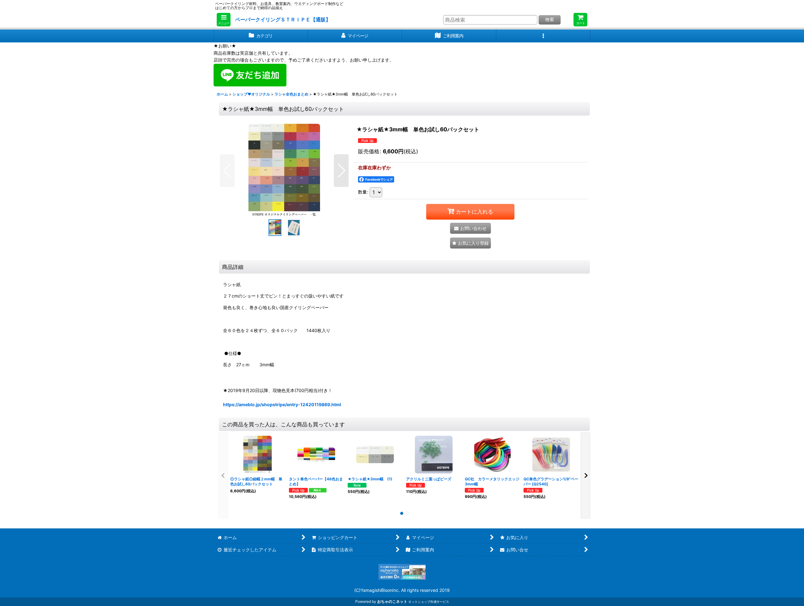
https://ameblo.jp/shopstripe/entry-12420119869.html (282, 404)
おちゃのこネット (392, 601)
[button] (224, 19)
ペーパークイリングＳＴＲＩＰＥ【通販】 (283, 19)
